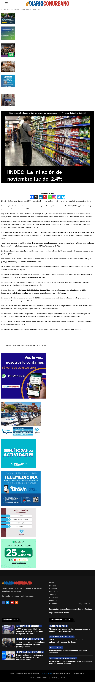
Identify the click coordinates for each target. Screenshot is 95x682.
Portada (3, 9)
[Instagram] (54, 197)
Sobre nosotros (42, 678)
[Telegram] (59, 197)
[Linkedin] (41, 197)
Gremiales (53, 598)
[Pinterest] (45, 197)
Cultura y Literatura (83, 604)
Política (52, 586)
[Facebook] (32, 197)
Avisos (62, 678)
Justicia (52, 595)
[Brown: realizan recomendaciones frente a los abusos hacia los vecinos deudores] (8, 655)
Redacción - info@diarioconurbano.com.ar (39, 113)
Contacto (54, 678)
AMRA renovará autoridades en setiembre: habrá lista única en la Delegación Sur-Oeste (29, 631)
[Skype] (63, 197)
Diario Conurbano (46, 673)
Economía (53, 604)
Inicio (51, 583)
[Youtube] (12, 602)
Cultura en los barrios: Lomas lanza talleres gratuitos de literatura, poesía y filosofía (30, 644)
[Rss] (16, 602)
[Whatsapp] (50, 197)
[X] (36, 197)
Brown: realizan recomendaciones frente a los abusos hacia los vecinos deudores (29, 657)
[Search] (88, 3)
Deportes (53, 600)
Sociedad (53, 589)
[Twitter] (7, 602)
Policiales (53, 592)
